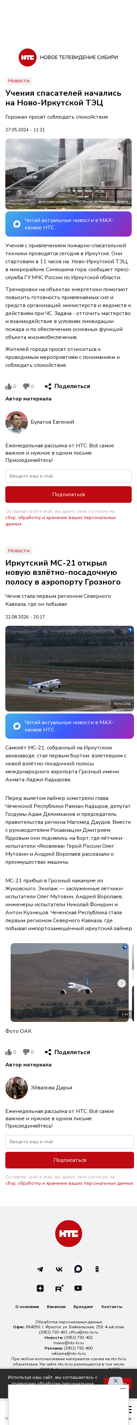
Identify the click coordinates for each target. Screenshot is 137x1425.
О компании (27, 1306)
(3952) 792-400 (78, 1348)
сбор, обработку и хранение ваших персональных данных (60, 520)
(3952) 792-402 (78, 1337)
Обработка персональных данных (68, 1322)
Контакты (111, 1306)
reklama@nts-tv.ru (69, 1353)
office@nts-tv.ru (83, 1332)
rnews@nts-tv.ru (68, 1343)
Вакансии (56, 1306)
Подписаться (68, 494)
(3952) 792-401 (53, 1332)
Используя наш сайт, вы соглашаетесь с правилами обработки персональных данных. (52, 1383)
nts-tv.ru (118, 1359)
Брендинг (83, 1306)
